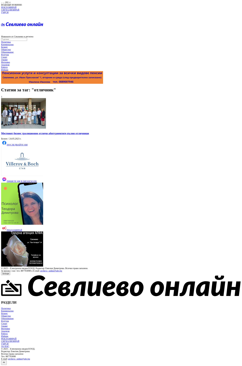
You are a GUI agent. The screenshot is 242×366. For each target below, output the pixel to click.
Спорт (4, 57)
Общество (6, 49)
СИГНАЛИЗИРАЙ (10, 10)
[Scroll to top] (4, 362)
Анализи (5, 65)
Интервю (5, 62)
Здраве (4, 59)
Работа (4, 67)
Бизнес (4, 47)
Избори (4, 70)
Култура (5, 54)
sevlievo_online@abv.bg (51, 271)
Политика (6, 42)
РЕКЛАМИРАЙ (9, 7)
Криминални (7, 44)
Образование (7, 52)
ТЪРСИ (5, 12)
